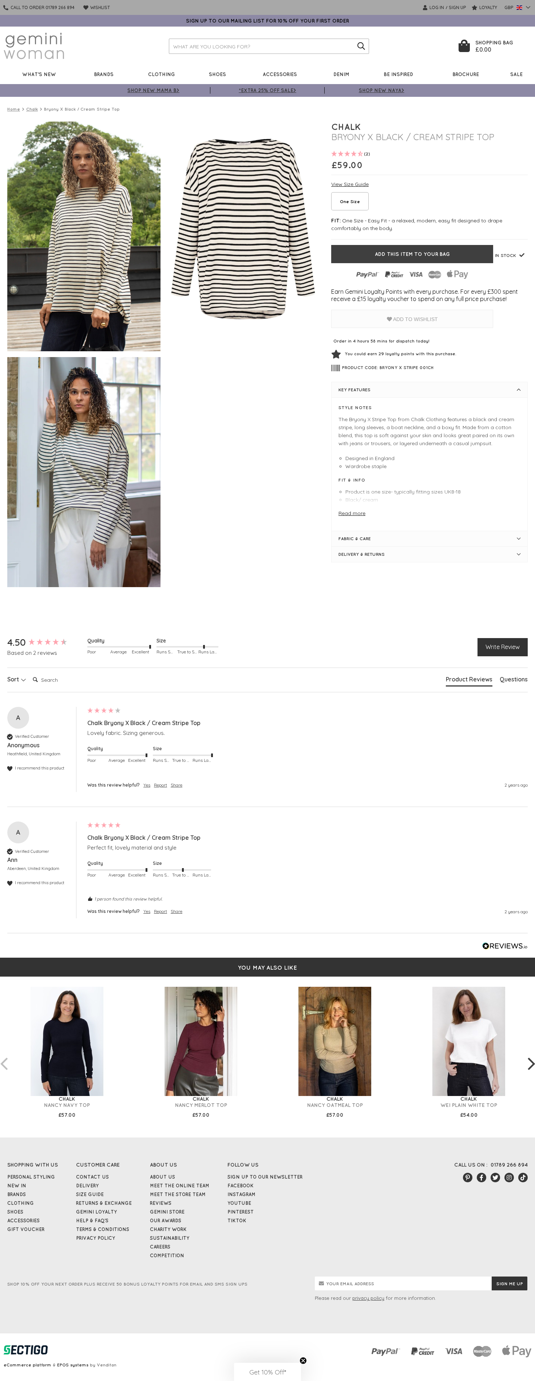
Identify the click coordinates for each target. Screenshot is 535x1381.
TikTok (236, 1220)
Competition (167, 1255)
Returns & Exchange (104, 1203)
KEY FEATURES (354, 389)
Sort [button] (13, 679)
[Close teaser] (303, 1360)
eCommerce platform (27, 1364)
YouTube (239, 1203)
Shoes (217, 74)
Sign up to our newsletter (264, 1176)
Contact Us (92, 1176)
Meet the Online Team (179, 1185)
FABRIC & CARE (354, 538)
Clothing (161, 74)
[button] (267, 1372)
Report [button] (160, 785)
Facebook (240, 1185)
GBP (509, 7)
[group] (45, 642)
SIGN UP (457, 7)
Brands (104, 74)
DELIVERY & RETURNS (361, 554)
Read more (351, 513)
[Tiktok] (523, 1177)
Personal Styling (31, 1176)
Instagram (241, 1194)
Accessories (280, 74)
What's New (39, 74)
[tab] (469, 680)
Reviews (160, 1203)
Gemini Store (167, 1211)
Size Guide (90, 1194)
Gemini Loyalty (96, 1211)
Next (531, 1056)
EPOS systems (72, 1364)
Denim (341, 74)
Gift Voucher (25, 1229)
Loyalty (487, 7)
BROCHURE (465, 74)
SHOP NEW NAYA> (381, 90)
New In (16, 1185)
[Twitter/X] (495, 1177)
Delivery (87, 1185)
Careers (160, 1246)
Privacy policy (95, 1237)
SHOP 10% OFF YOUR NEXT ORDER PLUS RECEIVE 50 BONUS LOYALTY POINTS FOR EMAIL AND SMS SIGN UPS (127, 1284)
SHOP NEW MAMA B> (153, 90)
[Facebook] (481, 1177)
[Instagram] (509, 1177)
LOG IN (436, 7)
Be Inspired (398, 74)
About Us (162, 1176)
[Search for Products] (361, 46)
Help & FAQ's (92, 1220)
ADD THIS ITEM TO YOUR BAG (412, 254)
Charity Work (168, 1229)
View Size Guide (350, 184)
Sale (516, 74)
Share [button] (176, 785)
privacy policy (368, 1298)
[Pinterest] (467, 1177)
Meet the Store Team (178, 1194)
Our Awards (165, 1220)
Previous (3, 1056)
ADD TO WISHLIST (415, 319)
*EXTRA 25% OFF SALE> (267, 90)
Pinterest (240, 1211)
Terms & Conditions (102, 1229)
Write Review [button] (503, 646)
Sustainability (169, 1237)
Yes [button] (146, 785)
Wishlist (99, 7)
